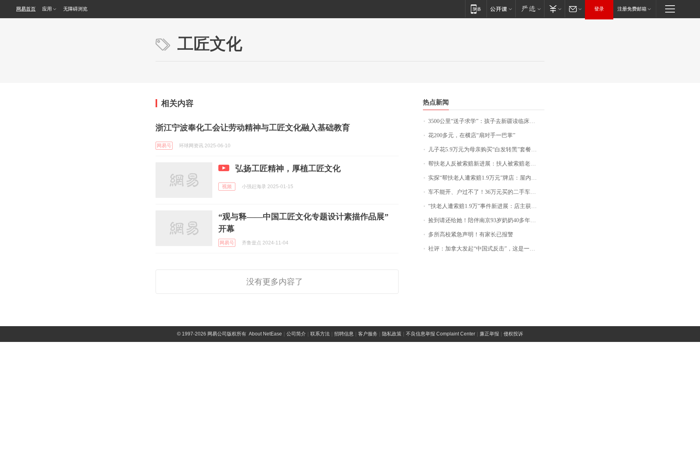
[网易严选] (529, 8)
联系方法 (320, 334)
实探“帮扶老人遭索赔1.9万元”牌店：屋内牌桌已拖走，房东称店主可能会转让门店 (486, 178)
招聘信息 (344, 334)
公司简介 (296, 334)
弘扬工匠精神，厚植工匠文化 (288, 168)
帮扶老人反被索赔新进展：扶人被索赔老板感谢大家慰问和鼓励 (486, 164)
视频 (227, 186)
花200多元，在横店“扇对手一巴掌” (471, 135)
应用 (47, 9)
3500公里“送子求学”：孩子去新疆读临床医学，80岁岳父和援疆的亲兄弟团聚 (486, 121)
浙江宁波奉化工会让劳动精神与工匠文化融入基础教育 (253, 127)
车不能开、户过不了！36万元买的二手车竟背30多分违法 (486, 192)
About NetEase (265, 334)
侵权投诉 (513, 334)
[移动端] (476, 8)
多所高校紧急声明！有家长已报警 (470, 234)
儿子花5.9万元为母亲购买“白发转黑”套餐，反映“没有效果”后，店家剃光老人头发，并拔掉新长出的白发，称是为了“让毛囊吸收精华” (486, 149)
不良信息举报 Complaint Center (440, 334)
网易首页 (26, 9)
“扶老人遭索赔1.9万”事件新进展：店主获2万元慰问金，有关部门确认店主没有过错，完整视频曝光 (486, 206)
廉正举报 (489, 334)
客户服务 (368, 334)
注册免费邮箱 (632, 9)
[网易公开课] (501, 8)
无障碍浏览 (75, 9)
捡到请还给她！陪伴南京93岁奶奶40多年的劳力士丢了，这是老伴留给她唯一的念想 (486, 220)
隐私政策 (391, 334)
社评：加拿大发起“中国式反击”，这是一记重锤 (486, 249)
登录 (599, 9)
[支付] (554, 8)
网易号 (164, 146)
